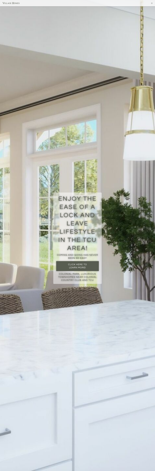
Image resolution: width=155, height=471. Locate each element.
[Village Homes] (11, 3)
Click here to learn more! (77, 266)
